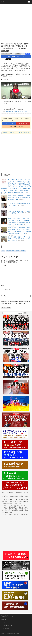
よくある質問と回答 (6, 625)
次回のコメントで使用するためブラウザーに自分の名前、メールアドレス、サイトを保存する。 (15, 302)
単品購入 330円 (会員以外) (16, 126)
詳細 (26, 111)
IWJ (2, 2)
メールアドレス (6, 289)
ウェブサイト (5, 295)
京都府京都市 (10, 251)
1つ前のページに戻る (8, 132)
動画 (27, 53)
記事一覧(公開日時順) (23, 132)
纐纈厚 (17, 251)
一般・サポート (9, 123)
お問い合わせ (5, 628)
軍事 (3, 251)
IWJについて (4, 619)
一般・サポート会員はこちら (16, 56)
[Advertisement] (16, 21)
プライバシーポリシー (7, 622)
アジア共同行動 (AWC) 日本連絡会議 (15, 111)
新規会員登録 (23, 123)
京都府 (23, 53)
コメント (3, 265)
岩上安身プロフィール (7, 616)
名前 (2, 285)
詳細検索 (20, 313)
